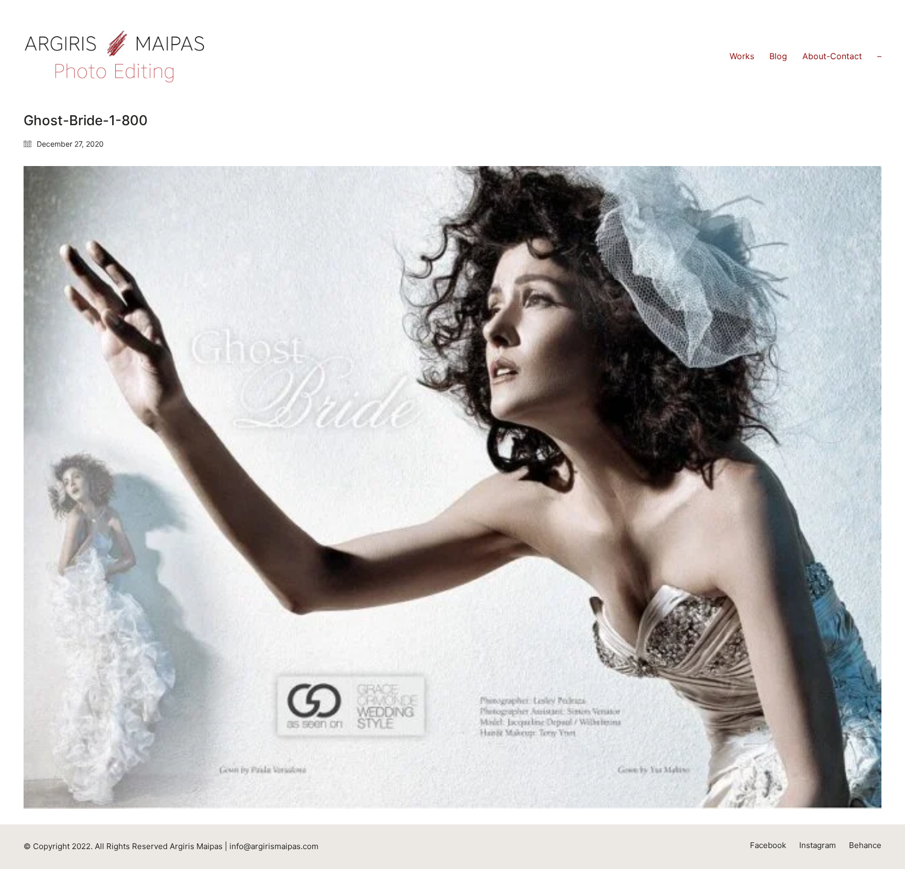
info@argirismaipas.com (273, 846)
